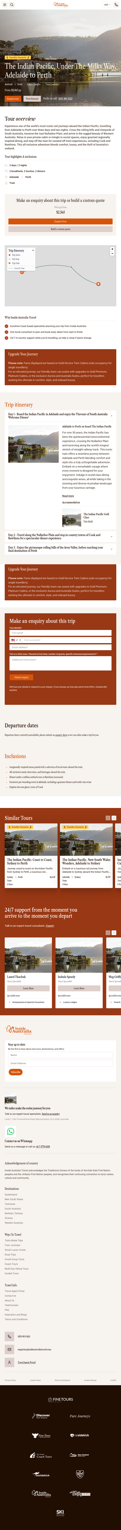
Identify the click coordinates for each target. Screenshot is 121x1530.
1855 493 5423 (65, 98)
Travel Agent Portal (14, 1291)
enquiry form (61, 735)
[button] (98, 284)
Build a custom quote (60, 229)
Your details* (15, 628)
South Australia (13, 1208)
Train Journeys (12, 1245)
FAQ (7, 1310)
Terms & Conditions (62, 1380)
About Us (9, 1300)
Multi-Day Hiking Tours (16, 1268)
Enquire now (13, 98)
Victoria (9, 1218)
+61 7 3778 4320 (43, 1146)
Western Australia (14, 1222)
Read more (68, 496)
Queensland (11, 1194)
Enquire (50, 925)
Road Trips (10, 1254)
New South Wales (14, 1199)
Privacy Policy (10, 1380)
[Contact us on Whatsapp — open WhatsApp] (11, 1131)
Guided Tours (12, 1273)
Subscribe (15, 1072)
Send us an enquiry (51, 1113)
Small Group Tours (14, 1259)
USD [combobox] (106, 5)
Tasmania (10, 1204)
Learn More (28, 988)
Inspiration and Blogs (16, 1314)
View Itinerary (32, 98)
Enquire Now (60, 221)
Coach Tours (11, 1264)
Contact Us (10, 1295)
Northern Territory (14, 1213)
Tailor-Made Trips (14, 1240)
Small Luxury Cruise (15, 1250)
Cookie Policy (35, 1380)
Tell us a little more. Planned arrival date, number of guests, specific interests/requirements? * (53, 654)
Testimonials (11, 1305)
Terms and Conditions (16, 1319)
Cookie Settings (90, 1380)
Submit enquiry (21, 677)
